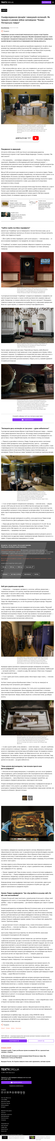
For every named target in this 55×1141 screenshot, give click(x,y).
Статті (2, 1099)
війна (13, 1028)
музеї (3, 1028)
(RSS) (5, 1099)
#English (3, 1107)
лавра (8, 1028)
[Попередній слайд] (3, 824)
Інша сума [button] (28, 567)
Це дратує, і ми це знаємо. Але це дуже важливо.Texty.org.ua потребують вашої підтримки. (16, 546)
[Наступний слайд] (52, 824)
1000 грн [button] (20, 567)
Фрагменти (4, 1101)
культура (18, 1028)
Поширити (6, 31)
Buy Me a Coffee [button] (16, 574)
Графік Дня (4, 1127)
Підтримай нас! (5, 1123)
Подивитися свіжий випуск (16, 1085)
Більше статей (6, 1047)
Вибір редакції (5, 1105)
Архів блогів (4, 1129)
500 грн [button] (12, 567)
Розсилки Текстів (5, 1103)
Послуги (3, 1112)
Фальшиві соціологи (6, 1114)
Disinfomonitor (5, 1118)
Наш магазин (4, 1125)
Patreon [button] (4, 574)
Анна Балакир (5, 28)
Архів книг (4, 1131)
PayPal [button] (36, 574)
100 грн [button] (4, 567)
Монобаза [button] (27, 574)
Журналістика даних (6, 1110)
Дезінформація (5, 1116)
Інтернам (3, 1120)
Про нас (3, 1097)
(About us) (8, 1097)
